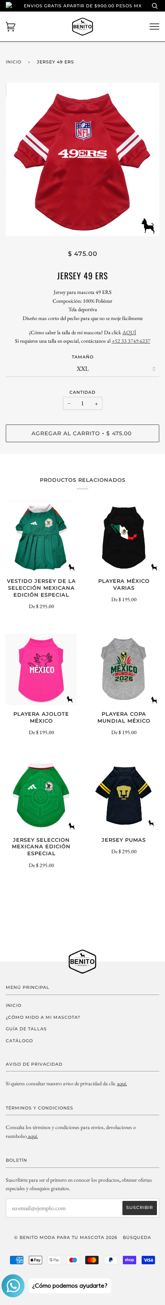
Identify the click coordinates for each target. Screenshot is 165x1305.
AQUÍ (129, 332)
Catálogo (19, 1040)
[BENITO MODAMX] (27, 1136)
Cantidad (82, 392)
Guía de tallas (26, 1028)
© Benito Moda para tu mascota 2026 (65, 1237)
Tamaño (83, 357)
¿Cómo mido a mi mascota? (43, 1017)
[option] (82, 159)
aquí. (122, 1083)
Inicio (13, 62)
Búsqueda (137, 1237)
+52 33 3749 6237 (131, 340)
